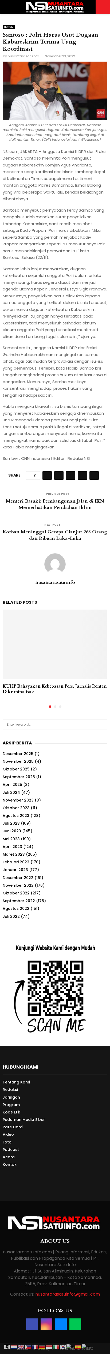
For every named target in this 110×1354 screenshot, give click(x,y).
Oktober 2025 (16, 769)
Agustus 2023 (16, 815)
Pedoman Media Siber (24, 1119)
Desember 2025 (18, 753)
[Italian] (56, 1346)
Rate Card (13, 1127)
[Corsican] (7, 1346)
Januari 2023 (15, 869)
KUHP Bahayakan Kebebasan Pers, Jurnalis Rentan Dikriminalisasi (55, 689)
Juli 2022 (11, 916)
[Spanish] (78, 1346)
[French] (35, 1346)
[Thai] (86, 1346)
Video (8, 1134)
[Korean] (63, 1346)
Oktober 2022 (16, 893)
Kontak (10, 1164)
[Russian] (70, 1346)
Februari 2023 (16, 862)
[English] (21, 1346)
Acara (9, 1157)
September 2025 (19, 776)
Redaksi (10, 1089)
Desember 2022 (18, 877)
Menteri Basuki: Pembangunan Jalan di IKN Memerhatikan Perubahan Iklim (55, 504)
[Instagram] (46, 1324)
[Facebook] (32, 1324)
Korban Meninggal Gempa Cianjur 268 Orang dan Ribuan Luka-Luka (55, 535)
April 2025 (12, 784)
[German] (42, 1346)
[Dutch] (14, 1346)
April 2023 (12, 846)
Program (11, 1104)
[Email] (61, 1324)
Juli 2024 (11, 792)
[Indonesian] (49, 1346)
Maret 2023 (14, 854)
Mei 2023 (11, 839)
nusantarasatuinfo (23, 56)
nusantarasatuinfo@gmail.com (67, 1294)
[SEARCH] (101, 724)
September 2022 (19, 900)
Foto (7, 1142)
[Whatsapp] (75, 1324)
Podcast (11, 1149)
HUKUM (9, 27)
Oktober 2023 (16, 808)
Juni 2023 (12, 831)
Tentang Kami (16, 1082)
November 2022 (18, 885)
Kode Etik (11, 1112)
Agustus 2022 (16, 908)
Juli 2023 (11, 823)
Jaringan (11, 1097)
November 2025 (18, 761)
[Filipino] (28, 1346)
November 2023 (18, 800)
